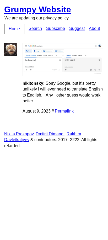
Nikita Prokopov (19, 134)
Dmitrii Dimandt (50, 134)
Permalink (64, 111)
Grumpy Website (37, 9)
